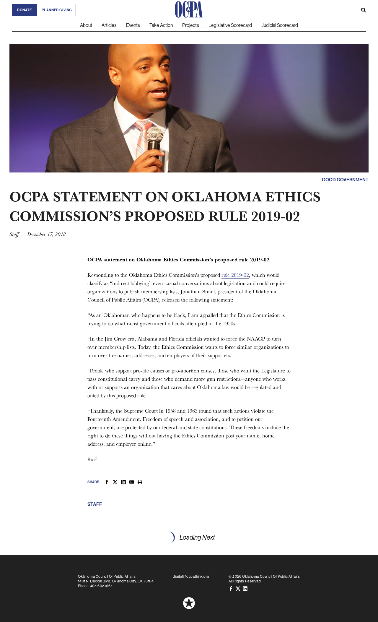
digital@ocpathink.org (191, 576)
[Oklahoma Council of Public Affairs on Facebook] (231, 588)
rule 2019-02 (235, 274)
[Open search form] (363, 9)
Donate (24, 10)
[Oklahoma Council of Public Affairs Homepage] (189, 9)
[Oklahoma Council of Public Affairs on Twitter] (238, 588)
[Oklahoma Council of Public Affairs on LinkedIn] (245, 588)
